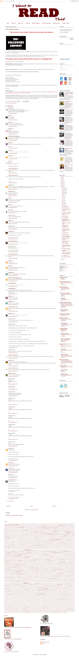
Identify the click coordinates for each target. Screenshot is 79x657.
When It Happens (53, 610)
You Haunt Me (49, 612)
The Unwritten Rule (60, 603)
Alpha (8, 527)
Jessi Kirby (29, 560)
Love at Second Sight (20, 569)
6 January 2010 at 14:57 (12, 113)
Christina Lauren (24, 538)
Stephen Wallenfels (64, 591)
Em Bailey (69, 545)
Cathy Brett (63, 298)
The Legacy (51, 600)
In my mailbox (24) (65, 206)
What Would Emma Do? (42, 610)
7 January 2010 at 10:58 (12, 153)
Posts (62, 67)
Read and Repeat (64, 369)
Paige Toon (50, 578)
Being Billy (55, 531)
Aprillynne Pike (54, 529)
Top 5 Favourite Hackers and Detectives (34, 605)
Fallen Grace (58, 547)
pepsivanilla (10, 191)
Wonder (72, 611)
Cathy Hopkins (45, 537)
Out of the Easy (31, 578)
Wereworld (69, 609)
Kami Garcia (49, 562)
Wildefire (39, 611)
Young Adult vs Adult (57, 612)
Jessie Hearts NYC (55, 560)
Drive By (57, 544)
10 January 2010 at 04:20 (12, 244)
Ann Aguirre (69, 528)
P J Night (41, 578)
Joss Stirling (61, 561)
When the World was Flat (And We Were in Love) (63, 610)
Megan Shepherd (24, 571)
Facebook (33, 547)
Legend (37, 567)
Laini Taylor (33, 566)
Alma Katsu (71, 526)
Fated (14, 548)
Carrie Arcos (60, 536)
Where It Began (72, 610)
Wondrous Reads (64, 354)
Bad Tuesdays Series (51, 530)
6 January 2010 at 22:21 (12, 140)
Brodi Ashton (41, 535)
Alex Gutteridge (27, 526)
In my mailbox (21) (65, 255)
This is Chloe (13, 604)
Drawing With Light (47, 544)
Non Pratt (37, 577)
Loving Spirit (38, 569)
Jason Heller (11, 559)
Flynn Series (22, 550)
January (63, 205)
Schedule (5, 586)
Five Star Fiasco (9, 550)
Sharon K (10, 108)
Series (55, 586)
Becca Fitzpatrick (34, 531)
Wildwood (41, 611)
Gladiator (11, 552)
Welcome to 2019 (64, 330)
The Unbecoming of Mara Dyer (52, 603)
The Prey (40, 602)
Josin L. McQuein (56, 561)
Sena (9, 260)
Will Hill (44, 611)
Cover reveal (47, 539)
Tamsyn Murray (43, 594)
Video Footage (31, 609)
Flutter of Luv (18, 550)
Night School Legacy (10, 577)
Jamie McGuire (71, 558)
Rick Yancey (54, 583)
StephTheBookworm (27, 627)
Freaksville (61, 550)
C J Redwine (73, 535)
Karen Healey (53, 562)
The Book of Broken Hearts (12, 596)
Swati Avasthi (63, 593)
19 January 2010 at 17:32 (12, 384)
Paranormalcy (61, 578)
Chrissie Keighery (7, 538)
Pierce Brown (46, 579)
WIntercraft (59, 611)
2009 (62, 259)
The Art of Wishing (50, 595)
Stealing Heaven (42, 591)
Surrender (66, 592)
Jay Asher (14, 559)
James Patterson (66, 558)
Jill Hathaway (60, 560)
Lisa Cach (11, 568)
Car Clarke (25, 536)
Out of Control (22, 578)
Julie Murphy (15, 562)
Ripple (61, 583)
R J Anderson (68, 580)
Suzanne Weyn (37, 593)
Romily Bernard (12, 584)
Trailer (35, 606)
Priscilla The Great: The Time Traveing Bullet (31, 580)
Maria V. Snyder (25, 570)
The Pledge (37, 602)
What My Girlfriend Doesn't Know (24, 610)
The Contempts (72, 596)
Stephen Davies (58, 591)
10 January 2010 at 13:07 (12, 263)
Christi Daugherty (19, 538)
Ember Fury (73, 545)
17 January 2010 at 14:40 (12, 321)
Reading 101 (73, 581)
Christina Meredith (29, 538)
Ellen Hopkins (55, 545)
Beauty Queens (24, 531)
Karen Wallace (68, 562)
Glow (17, 552)
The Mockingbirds (66, 601)
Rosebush (27, 584)
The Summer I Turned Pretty (37, 603)
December (64, 187)
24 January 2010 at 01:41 (12, 477)
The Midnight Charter (60, 601)
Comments (63, 69)
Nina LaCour (29, 577)
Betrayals (73, 531)
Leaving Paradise (23, 567)
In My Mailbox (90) (68, 140)
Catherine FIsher (32, 537)
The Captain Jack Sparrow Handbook (39, 596)
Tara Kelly (51, 594)
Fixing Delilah (14, 550)
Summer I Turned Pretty (56, 592)
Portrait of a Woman (65, 359)
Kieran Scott (73, 563)
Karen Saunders (63, 562)
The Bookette (63, 349)
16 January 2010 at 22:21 (12, 316)
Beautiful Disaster (12, 531)
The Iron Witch (23, 600)
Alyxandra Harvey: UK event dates (69, 102)
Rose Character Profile (22, 584)
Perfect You (21, 579)
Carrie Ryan (68, 536)
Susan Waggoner (11, 593)
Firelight (5, 550)
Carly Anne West (44, 536)
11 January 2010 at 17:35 (12, 311)
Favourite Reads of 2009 (21, 548)
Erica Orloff (60, 546)
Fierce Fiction (48, 548)
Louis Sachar (11, 569)
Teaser (58, 594)
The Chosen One (63, 596)
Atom (14, 530)
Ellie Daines (59, 545)
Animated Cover (64, 528)
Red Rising (13, 583)
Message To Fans (47, 571)
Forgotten (52, 550)
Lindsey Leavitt (6, 568)
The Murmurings (71, 601)
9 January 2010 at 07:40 (12, 223)
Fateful (16, 548)
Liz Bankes (49, 568)
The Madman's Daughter (33, 601)
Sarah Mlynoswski (41, 585)
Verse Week (24, 609)
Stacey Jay (10, 591)
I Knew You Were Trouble (61, 554)
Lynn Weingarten (50, 569)
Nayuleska (10, 272)
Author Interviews (46, 23)
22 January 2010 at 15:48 (12, 460)
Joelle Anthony (14, 561)
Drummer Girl (60, 544)
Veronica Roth (15, 609)
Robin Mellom (73, 583)
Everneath (5, 547)
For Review (27, 550)
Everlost (70, 546)
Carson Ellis (71, 536)
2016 (62, 177)
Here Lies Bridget (69, 553)
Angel (58, 528)
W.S (35, 609)
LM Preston (56, 568)
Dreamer (10, 128)
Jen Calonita (18, 559)
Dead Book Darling (64, 374)
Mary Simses (57, 570)
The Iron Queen (18, 600)
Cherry (9, 209)
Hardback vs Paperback (19, 553)
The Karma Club (40, 600)
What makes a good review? (65, 239)
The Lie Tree (55, 600)
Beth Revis (67, 531)
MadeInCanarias (11, 373)
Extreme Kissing (26, 547)
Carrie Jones (64, 536)
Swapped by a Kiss (58, 593)
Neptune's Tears (32, 576)
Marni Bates (37, 570)
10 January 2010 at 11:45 (12, 258)
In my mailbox (27, 557)
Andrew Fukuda (46, 528)
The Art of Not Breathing (44, 595)
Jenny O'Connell (14, 560)
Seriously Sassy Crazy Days (60, 586)
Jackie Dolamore (40, 558)
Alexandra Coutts (39, 526)
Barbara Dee (57, 530)
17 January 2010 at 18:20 (12, 358)
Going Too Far (20, 552)
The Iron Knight (13, 600)
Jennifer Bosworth (42, 559)
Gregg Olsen (43, 552)
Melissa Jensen (33, 571)
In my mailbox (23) (65, 217)
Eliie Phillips (21, 545)
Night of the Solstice (63, 576)
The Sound (20, 603)
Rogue (9, 584)
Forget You (42, 550)
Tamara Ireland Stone (32, 594)
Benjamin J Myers (62, 531)
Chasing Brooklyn (62, 537)
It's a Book (12, 558)
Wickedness (36, 611)
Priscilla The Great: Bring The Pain (11, 580)
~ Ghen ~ (10, 468)
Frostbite (9, 551)
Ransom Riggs (59, 581)
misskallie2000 (11, 283)
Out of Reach (26, 578)
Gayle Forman (18, 551)
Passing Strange (68, 578)
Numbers (45, 577)
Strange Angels (29, 592)
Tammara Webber (38, 594)
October (63, 191)
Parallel (58, 578)
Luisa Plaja (46, 569)
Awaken (34, 530)
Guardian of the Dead (49, 552)
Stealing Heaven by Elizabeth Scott (65, 226)
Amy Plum (11, 528)
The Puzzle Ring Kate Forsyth (46, 602)
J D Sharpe (36, 558)
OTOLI (15, 578)
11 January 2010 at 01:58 (12, 286)
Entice (53, 546)
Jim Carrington (65, 560)
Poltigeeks (56, 579)
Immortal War (16, 557)
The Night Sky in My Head (18, 602)
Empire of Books (64, 309)
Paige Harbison (45, 578)
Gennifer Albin (40, 551)
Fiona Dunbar (73, 548)
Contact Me (20, 23)
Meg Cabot (14, 571)
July (63, 195)
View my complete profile (64, 32)
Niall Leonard (44, 576)
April (63, 200)
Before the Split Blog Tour (49, 531)
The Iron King (9, 600)
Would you (12, 612)
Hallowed (73, 552)
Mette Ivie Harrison (52, 571)
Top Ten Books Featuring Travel (57, 605)
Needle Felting (27, 576)
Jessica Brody (33, 560)
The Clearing (68, 596)
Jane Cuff (7, 559)
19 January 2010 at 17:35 (12, 430)
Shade (65, 586)
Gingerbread (60, 551)
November (64, 189)
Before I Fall (39, 531)
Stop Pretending (13, 592)
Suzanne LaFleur (32, 593)
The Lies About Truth (60, 600)
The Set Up (16, 603)
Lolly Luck (62, 568)
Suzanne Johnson (26, 593)
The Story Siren (27, 56)
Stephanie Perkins (53, 591)
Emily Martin (20, 546)
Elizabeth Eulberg (25, 545)
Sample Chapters (60, 584)
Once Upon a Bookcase (65, 293)
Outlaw (34, 578)
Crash (74, 539)
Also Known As (11, 527)
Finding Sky (69, 548)
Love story (28, 569)
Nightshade (15, 577)
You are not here (37, 612)
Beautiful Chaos (66, 530)
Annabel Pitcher (26, 529)
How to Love (34, 554)
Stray (38, 592)
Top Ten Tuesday (26, 606)
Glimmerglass (15, 552)
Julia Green (65, 561)
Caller (16, 536)
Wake (37, 609)
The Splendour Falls (30, 603)
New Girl (39, 576)
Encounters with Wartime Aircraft (37, 546)
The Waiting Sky (65, 603)
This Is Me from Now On (18, 604)
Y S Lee (20, 612)
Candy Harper (19, 536)
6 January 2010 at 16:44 (12, 126)
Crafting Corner (68, 539)
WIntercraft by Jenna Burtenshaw (68, 149)
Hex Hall (12, 554)
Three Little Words (49, 604)
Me (4, 571)
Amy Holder (68, 527)
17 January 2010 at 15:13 (12, 352)
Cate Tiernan (17, 537)
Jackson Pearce (51, 558)
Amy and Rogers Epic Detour (62, 527)
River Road (63, 583)
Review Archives (36, 23)
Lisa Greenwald (15, 568)
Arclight (62, 529)
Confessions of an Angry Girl (15, 539)
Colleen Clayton (72, 538)
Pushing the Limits (60, 580)
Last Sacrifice (53, 566)
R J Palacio (71, 580)
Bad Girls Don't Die (45, 530)
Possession (61, 579)
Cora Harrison (25, 539)
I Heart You (56, 554)
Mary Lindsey (49, 570)
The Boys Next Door (31, 596)
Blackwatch (43, 532)
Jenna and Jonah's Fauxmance (24, 559)
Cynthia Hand (53, 540)
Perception (12, 579)
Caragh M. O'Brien (39, 536)
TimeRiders (9, 605)
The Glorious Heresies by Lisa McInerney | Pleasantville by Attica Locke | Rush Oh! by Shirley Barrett (67, 361)
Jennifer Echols (62, 559)
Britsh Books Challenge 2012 (35, 535)
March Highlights (15, 570)
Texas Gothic (6, 595)
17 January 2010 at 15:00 (12, 347)
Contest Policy (65, 23)
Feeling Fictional (64, 286)
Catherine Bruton (22, 537)
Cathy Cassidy (41, 537)
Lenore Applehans (41, 567)
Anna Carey (16, 529)
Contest (21, 539)
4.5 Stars (14, 524)
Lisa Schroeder (36, 568)
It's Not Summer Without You (25, 558)
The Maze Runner (48, 601)
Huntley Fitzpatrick (45, 554)
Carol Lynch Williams (50, 536)
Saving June (65, 585)
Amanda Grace (32, 527)
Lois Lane (59, 568)
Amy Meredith (8, 528)
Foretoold (38, 550)
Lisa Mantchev (27, 568)
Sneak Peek (46, 588)
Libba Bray (51, 567)
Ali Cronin (43, 526)
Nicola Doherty (48, 576)
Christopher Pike (40, 538)
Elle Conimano (51, 545)
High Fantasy (16, 554)
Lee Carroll (27, 567)
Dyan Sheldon (64, 544)
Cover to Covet (51, 539)
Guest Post (54, 552)
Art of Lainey (70, 529)
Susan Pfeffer (6, 593)
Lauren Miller (14, 567)
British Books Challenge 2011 (27, 535)
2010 (62, 186)
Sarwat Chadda (56, 585)
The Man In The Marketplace (41, 601)
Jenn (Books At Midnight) (13, 136)
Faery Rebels (44, 547)
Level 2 (45, 567)
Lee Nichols (32, 567)
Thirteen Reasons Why (7, 604)
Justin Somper (41, 562)
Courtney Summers (36, 539)
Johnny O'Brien (39, 561)
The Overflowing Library (65, 281)
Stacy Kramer (18, 591)
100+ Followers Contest (66, 248)
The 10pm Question (11, 595)
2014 (62, 180)
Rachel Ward (24, 581)
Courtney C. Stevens (30, 539)
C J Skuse (6, 536)
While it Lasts (24, 611)
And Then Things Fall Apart (35, 528)
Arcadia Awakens (58, 529)
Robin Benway (68, 583)
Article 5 (73, 529)
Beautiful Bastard (61, 530)
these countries (31, 63)
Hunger (37, 554)
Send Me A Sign (51, 586)
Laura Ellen (56, 566)
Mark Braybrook (32, 570)
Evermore (73, 546)
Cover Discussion (42, 539)
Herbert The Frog (64, 553)
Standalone (21, 591)
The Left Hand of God (46, 600)
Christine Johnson (35, 538)
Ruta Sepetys (49, 584)
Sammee (43, 643)
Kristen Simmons (6, 566)
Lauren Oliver (18, 567)
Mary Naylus (53, 570)
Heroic (5, 554)
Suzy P (46, 593)
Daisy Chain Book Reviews (66, 302)
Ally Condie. (67, 526)
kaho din (10, 360)
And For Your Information (26, 528)
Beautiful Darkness (7, 531)
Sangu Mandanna (65, 584)
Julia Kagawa (73, 561)
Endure (48, 546)
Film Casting (52, 548)
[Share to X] (25, 101)
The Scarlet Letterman (60, 602)
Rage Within (36, 581)
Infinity (55, 557)
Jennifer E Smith (57, 559)
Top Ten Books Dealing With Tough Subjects (46, 605)
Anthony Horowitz (35, 529)
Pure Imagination (64, 323)
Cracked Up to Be (62, 539)
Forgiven (50, 550)
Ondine (59, 577)
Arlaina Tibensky (66, 529)
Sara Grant (70, 584)
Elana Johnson (17, 545)
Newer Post (8, 506)
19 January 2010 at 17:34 (12, 404)
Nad (9, 115)
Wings (53, 611)
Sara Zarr (73, 584)
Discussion (17, 544)
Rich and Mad (33, 583)
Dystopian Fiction (68, 544)
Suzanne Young (64, 365)
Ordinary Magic (11, 578)
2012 (62, 183)
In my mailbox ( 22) (65, 232)
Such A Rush (48, 592)
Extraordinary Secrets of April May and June (16, 547)
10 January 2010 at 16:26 (12, 280)
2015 (62, 178)
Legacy (35, 567)
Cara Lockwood (30, 536)
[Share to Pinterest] (28, 101)
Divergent (23, 544)
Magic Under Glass (66, 569)
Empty (29, 546)
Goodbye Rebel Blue (35, 552)
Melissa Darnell (29, 571)
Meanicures (10, 571)
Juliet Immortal (19, 562)
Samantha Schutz (54, 584)
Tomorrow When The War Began (23, 605)
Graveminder (40, 552)
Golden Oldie (29, 552)
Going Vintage (25, 552)
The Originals (24, 602)
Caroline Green (56, 536)
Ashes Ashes (8, 530)
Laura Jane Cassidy (61, 566)
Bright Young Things (20, 535)
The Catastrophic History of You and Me (55, 596)
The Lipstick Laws (65, 600)
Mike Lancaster (15, 572)
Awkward (37, 530)
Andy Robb (55, 528)
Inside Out (62, 557)
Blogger (44, 654)
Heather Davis (50, 553)
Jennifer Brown (47, 559)
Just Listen (34, 562)
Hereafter (73, 553)
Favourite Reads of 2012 (42, 548)
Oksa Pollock (48, 577)
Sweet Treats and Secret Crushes (70, 593)
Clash (56, 538)
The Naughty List (11, 602)
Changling (52, 537)
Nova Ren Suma (41, 577)
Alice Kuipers (47, 526)
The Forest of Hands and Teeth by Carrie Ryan (66, 236)
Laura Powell (66, 566)
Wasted (49, 609)
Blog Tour (69, 532)
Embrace (5, 546)
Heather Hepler (55, 553)
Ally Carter (59, 526)
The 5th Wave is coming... (22, 595)
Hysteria (53, 554)
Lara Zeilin (39, 566)
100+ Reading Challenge (66, 256)
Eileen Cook (13, 545)
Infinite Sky (52, 557)
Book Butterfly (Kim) (12, 241)
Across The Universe (7, 526)
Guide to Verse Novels (61, 552)
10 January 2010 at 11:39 (12, 251)
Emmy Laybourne (25, 546)
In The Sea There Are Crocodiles (34, 557)
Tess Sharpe (73, 594)
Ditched (21, 544)
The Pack (33, 602)
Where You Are (19, 611)
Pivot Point (49, 579)
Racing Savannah (28, 581)
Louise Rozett (15, 569)
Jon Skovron (47, 561)
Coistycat (10, 231)
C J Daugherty (65, 535)
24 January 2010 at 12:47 (12, 498)
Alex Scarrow (35, 526)
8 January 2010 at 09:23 (12, 202)
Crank (72, 539)
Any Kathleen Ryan (45, 529)
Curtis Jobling (49, 540)
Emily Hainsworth (16, 546)
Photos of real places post (39, 579)
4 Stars (10, 524)
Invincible (71, 557)
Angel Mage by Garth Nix (65, 314)
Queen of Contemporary (65, 338)
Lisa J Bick (18, 568)
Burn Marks (49, 535)
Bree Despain (6, 535)
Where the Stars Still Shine (13, 611)
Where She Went (6, 611)
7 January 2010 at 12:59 (12, 166)
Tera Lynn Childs (65, 594)
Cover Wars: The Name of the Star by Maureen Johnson (69, 93)
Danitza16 (10, 313)
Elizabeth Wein (46, 545)
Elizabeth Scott (41, 545)
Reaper (5, 583)
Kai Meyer (45, 562)
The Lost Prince (8, 601)
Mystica (9, 220)
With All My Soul (68, 611)
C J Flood (69, 535)
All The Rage (51, 526)
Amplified (35, 527)
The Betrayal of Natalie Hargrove (68, 595)
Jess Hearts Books (64, 318)
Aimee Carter (20, 526)
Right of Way (58, 583)
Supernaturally (62, 592)
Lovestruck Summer (33, 569)
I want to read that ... (68, 133)
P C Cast (39, 578)
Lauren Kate (9, 567)
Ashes (5, 530)
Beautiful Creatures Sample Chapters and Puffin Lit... (66, 220)
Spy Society (6, 591)
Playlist (52, 579)
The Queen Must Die (53, 602)
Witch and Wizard (63, 611)
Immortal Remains (12, 557)
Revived (30, 583)
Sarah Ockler (47, 585)
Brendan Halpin (10, 535)
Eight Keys (8, 545)
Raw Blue (65, 581)
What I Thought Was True (16, 610)
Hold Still (19, 554)
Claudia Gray (59, 538)
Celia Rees (49, 537)
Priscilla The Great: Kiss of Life (20, 580)
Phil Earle (25, 579)
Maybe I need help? (72, 570)
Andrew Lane (51, 528)
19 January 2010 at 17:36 (12, 446)
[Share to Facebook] (26, 101)
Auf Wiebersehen (19, 530)
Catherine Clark (27, 537)
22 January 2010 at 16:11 (12, 465)
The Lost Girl (70, 600)
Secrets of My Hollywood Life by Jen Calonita (66, 253)
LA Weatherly (29, 566)
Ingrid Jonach (58, 557)
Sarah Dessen (27, 585)
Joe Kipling (10, 561)
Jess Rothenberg (25, 560)
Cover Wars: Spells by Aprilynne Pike (66, 242)
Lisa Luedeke (22, 568)
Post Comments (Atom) (34, 509)
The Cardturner (47, 596)
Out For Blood (18, 578)
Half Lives (70, 552)
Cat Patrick (8, 537)
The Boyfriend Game (25, 596)
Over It (36, 578)
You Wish (52, 612)
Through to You (59, 604)
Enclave (31, 546)
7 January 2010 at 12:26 (12, 158)
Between (5, 532)
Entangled (50, 546)
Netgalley (36, 576)
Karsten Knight (72, 562)
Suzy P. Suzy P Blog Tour (51, 593)
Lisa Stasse (40, 568)
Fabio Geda (30, 547)
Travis (9, 150)
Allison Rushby (56, 526)
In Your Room (42, 557)
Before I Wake (43, 531)
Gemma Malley (31, 551)
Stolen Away (73, 591)
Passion (72, 578)
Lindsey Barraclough (72, 567)
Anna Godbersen (21, 529)
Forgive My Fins (46, 550)
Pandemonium (54, 578)
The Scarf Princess (12, 306)
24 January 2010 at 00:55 (12, 472)
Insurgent (65, 557)
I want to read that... (65, 216)
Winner (55, 611)
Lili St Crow (54, 567)
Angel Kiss (60, 528)
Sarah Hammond (32, 585)
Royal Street (40, 584)
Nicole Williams (57, 576)
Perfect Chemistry (17, 579)
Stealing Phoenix (47, 591)
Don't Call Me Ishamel (32, 544)
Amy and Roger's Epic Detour (53, 527)
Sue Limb (51, 592)
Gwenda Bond (67, 552)
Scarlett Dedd (70, 585)
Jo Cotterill (68, 560)
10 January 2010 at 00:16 (12, 238)
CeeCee (9, 155)
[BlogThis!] (24, 101)
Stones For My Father (7, 592)
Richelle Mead (38, 583)
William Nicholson (47, 611)
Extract (9, 547)
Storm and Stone (18, 592)
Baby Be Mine (40, 530)
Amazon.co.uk (8, 69)
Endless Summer (44, 546)
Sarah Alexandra (12, 585)
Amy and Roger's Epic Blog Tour (42, 527)
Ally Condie (64, 526)
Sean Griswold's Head (25, 586)
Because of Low (28, 531)
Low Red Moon (42, 569)
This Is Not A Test (24, 604)
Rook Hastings (16, 584)
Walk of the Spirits (45, 609)
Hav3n (34, 553)
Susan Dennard (72, 592)
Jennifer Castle (52, 559)
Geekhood (22, 551)
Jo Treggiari (71, 560)
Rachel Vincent (19, 581)
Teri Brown (69, 594)
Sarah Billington (17, 585)
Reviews (25, 583)
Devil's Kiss (5, 544)
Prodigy (51, 580)
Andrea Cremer (41, 528)
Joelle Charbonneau (19, 561)
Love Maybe (25, 569)
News (41, 576)
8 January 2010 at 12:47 (12, 212)
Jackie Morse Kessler (46, 558)
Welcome (66, 609)
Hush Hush (50, 554)
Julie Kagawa (6, 562)
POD (54, 579)
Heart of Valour (46, 553)
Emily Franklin (12, 546)
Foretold (36, 550)
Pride (69, 579)
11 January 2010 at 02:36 (12, 293)
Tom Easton (12, 605)
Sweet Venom (6, 594)
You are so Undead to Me (43, 612)
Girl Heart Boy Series (66, 551)
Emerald (8, 546)
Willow (51, 611)
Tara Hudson (48, 594)
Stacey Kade (14, 591)
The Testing (46, 603)
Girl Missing (72, 551)
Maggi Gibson (55, 569)
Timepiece (5, 605)
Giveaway (8, 552)
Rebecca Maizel (9, 583)
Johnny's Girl (43, 561)
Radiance (33, 581)
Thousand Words (44, 604)
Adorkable (12, 526)
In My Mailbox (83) (68, 117)
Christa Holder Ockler (14, 538)
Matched (61, 570)
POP (59, 579)
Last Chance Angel (47, 566)
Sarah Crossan (22, 585)
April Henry (50, 529)
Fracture (58, 550)
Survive (69, 592)
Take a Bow (23, 594)
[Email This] (23, 101)
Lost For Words (6, 569)
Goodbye (62, 278)
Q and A (64, 580)
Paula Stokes (9, 579)
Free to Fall (66, 550)
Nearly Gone (22, 576)
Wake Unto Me (40, 609)
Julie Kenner (11, 562)
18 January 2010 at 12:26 (12, 371)
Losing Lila (73, 568)
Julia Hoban (69, 561)
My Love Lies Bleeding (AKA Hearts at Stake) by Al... (66, 246)
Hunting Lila (40, 554)
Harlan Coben (25, 553)
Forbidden (33, 550)
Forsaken (55, 550)
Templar (61, 594)
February (63, 203)
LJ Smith (52, 568)
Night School (68, 576)
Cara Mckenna (34, 536)
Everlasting (67, 546)
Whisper (27, 611)
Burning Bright (53, 535)
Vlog (34, 609)
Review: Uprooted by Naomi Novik (66, 375)
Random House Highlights (47, 581)
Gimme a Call (57, 551)
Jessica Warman (50, 560)
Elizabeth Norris (36, 545)
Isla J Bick (8, 558)
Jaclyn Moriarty (56, 558)
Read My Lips (69, 581)
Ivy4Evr (33, 558)
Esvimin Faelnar (11, 479)
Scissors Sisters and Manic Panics (12, 586)
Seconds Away (38, 586)
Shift (45, 587)
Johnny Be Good (34, 561)
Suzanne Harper (21, 593)
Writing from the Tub (65, 333)
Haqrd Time (12, 553)
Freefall (70, 550)
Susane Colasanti (16, 593)
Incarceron (45, 557)
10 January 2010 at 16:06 (12, 270)
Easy (72, 544)
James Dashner (61, 558)
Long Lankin (66, 568)
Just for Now (26, 562)
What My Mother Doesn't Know (34, 610)
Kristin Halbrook (20, 566)
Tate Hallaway (55, 594)
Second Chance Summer (32, 586)
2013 (62, 181)
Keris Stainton (59, 563)
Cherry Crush (67, 537)
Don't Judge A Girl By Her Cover (39, 544)
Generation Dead (35, 551)
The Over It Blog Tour (29, 602)
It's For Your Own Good (17, 558)
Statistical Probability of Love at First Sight (34, 591)
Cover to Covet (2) (68, 157)
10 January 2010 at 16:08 (12, 275)
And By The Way (20, 528)
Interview (68, 557)
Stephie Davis (69, 591)
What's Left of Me (48, 610)
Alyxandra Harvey (21, 527)
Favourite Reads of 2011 (35, 548)
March (63, 201)
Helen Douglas (59, 553)
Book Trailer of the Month (66, 212)
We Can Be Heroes (54, 609)
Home (8, 23)
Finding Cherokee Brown (63, 548)
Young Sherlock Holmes (63, 612)
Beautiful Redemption (18, 531)
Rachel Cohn (8, 581)
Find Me (59, 548)
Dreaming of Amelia (52, 544)
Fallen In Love (62, 547)
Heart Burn (41, 553)
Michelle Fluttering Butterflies (14, 277)
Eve (65, 546)
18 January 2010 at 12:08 (12, 365)
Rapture (62, 581)
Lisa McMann (31, 568)
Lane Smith (36, 566)
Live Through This (45, 568)
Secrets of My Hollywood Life (44, 586)
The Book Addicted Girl (65, 313)
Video (28, 609)
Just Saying (37, 562)
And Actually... (15, 528)
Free (64, 550)
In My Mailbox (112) (68, 125)
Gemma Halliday (26, 551)
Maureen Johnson (64, 570)
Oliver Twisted (56, 577)
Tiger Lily (68, 604)
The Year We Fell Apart (71, 603)
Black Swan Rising (38, 532)
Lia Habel (47, 567)
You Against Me (32, 612)
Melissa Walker (42, 571)
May (63, 198)
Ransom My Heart (53, 581)
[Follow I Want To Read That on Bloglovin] (65, 59)
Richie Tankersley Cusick (44, 583)
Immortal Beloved (6, 557)
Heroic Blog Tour (8, 554)
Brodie (9, 142)
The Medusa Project (54, 601)
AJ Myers (23, 526)
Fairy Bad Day (48, 547)
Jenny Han (10, 560)
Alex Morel (31, 526)
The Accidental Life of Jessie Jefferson (31, 595)
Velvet (12, 609)
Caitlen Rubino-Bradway (11, 536)
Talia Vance (26, 594)
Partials (65, 578)
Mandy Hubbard (10, 570)
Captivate (22, 536)
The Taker (43, 603)
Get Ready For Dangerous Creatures (48, 551)
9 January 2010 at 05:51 (12, 218)
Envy (55, 546)
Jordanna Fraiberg (51, 561)
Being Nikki (58, 531)
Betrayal (70, 531)
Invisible (73, 557)
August (63, 194)
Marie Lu (29, 570)
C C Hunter (61, 535)
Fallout (69, 547)
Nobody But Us (33, 577)
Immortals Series (21, 557)
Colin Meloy (68, 538)
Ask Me (12, 530)
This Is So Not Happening (31, 604)
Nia (9, 204)
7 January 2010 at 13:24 (12, 172)
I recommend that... (68, 554)
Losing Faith (69, 568)
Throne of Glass (54, 604)
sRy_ (9, 161)
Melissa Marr (38, 571)
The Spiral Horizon (24, 603)
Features (28, 23)
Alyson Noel (16, 527)
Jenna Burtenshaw (36, 559)
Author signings (31, 530)
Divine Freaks (27, 544)
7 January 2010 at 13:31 (12, 182)
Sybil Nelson (10, 594)
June (63, 197)
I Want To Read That (12, 168)
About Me (13, 23)
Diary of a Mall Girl (10, 544)
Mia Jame (56, 571)
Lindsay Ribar (67, 567)
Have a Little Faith (37, 553)
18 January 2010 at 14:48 (12, 376)
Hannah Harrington (7, 553)
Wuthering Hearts (16, 612)
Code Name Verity (63, 538)
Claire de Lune (45, 538)
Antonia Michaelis (40, 529)
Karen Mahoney (57, 562)
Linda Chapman (58, 567)
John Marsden (25, 561)
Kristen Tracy (11, 566)
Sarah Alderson (7, 585)
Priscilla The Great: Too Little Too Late (43, 580)
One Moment (62, 577)
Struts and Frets (43, 592)
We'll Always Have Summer (60, 609)
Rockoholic (5, 584)
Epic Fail (57, 546)
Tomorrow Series (16, 605)
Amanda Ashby (27, 527)
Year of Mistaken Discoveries (26, 612)
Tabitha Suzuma (15, 594)
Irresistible (5, 558)
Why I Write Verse (31, 611)
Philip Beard (28, 579)
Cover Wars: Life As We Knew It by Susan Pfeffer (66, 230)
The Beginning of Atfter (60, 595)
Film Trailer (55, 548)
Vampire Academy (8, 609)
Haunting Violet (30, 553)
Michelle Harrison (72, 571)
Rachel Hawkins (13, 581)
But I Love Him (57, 535)
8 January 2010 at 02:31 (12, 195)
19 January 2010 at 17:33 (12, 389)
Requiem (16, 583)
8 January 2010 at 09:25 (12, 207)
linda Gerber (62, 567)
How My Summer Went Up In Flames (26, 554)
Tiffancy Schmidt (64, 604)
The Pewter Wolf (64, 277)
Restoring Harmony (20, 583)
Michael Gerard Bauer (62, 571)
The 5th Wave (16, 595)
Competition (9, 539)
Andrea (9, 296)
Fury (10, 551)
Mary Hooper (45, 570)
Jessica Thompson (44, 560)
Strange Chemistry (34, 592)
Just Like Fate (30, 562)
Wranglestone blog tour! (65, 310)
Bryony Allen (45, 535)
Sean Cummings (19, 586)
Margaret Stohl (20, 570)
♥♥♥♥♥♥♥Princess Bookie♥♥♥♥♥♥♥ (64, 329)
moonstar (10, 448)
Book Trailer (47, 534)
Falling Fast (66, 547)
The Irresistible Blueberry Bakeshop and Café (31, 600)
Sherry (9, 122)
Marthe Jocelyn (41, 570)
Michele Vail (66, 571)
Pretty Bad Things (66, 579)
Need (24, 576)
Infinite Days (48, 557)
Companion (6, 539)
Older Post (54, 506)
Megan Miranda (18, 571)
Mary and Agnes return (64, 299)
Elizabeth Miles (31, 545)
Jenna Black (31, 559)
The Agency (39, 595)
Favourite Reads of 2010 (28, 548)
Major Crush (70, 569)
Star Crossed (25, 591)
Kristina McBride (24, 566)
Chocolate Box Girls (72, 537)
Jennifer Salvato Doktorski (68, 559)
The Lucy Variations (26, 601)
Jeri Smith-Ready (20, 560)
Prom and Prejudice (55, 580)
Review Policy (56, 23)
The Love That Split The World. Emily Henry (17, 601)
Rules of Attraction (44, 584)
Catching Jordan (12, 537)
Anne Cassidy (30, 529)
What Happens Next (9, 610)
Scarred (73, 585)
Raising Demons (40, 581)
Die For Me (14, 544)
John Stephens (29, 561)
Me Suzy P (7, 571)
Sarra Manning (51, 585)
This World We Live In (38, 604)
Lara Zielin (43, 566)
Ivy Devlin (30, 558)
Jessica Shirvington (39, 560)
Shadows (71, 586)
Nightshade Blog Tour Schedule (22, 577)
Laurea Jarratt (70, 566)
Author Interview (25, 530)
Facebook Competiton (38, 547)
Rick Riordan (50, 583)
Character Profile (56, 537)
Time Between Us (72, 604)
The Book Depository (10, 63)
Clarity (54, 538)
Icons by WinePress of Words (67, 86)
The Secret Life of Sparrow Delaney (68, 602)
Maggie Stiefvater (60, 569)
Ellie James (62, 545)
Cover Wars (57, 539)
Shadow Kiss (68, 586)
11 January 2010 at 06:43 (12, 304)
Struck (40, 592)
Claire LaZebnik (50, 538)
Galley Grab (14, 551)
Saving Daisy (61, 585)
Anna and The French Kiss (11, 529)
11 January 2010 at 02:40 (12, 299)
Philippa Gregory (33, 579)
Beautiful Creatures (72, 530)
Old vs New (52, 577)
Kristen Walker (15, 566)
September (64, 192)
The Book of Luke (18, 596)
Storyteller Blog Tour (24, 592)
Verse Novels (20, 609)
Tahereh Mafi (19, 594)
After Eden (16, 526)
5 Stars (17, 524)
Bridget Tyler (15, 535)
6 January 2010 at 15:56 (12, 119)
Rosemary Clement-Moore (33, 584)
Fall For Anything (53, 547)
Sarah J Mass (37, 585)
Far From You (11, 548)
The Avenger (55, 595)
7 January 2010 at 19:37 (12, 189)
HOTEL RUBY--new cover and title (66, 366)
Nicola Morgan (53, 576)
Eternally (63, 546)
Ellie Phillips (66, 545)
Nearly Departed (17, 576)
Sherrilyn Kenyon (41, 587)
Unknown (10, 185)
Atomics (16, 530)
